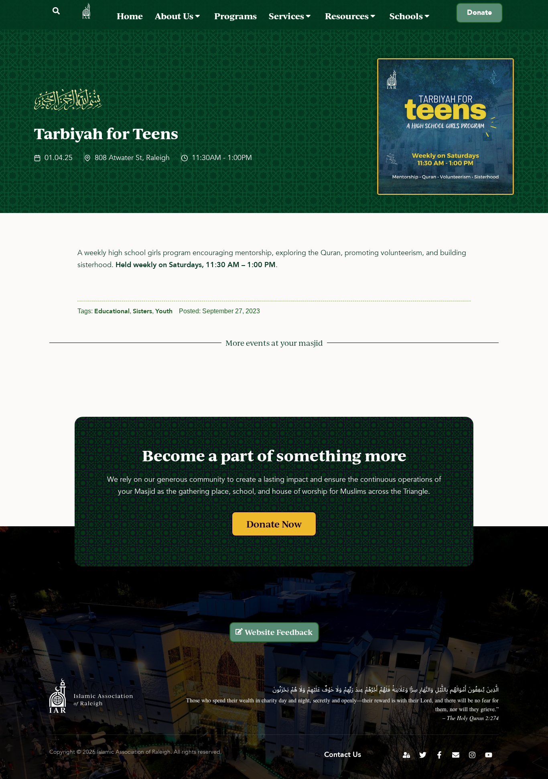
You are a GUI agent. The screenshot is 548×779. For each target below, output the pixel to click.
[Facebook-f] (439, 755)
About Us (175, 16)
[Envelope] (456, 755)
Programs (235, 16)
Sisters (142, 311)
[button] (56, 11)
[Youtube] (488, 755)
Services (287, 16)
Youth (164, 311)
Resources (347, 16)
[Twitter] (423, 755)
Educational (112, 311)
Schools (407, 16)
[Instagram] (472, 755)
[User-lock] (406, 755)
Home (130, 16)
